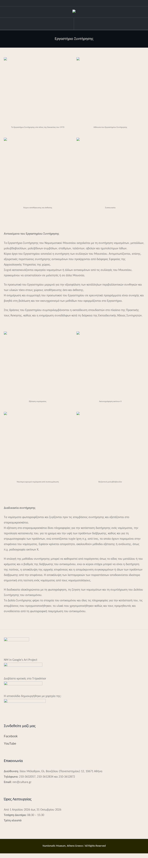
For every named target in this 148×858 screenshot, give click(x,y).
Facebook (11, 736)
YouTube (10, 743)
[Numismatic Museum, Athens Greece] (74, 12)
